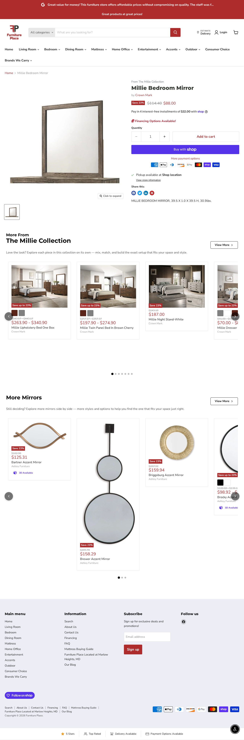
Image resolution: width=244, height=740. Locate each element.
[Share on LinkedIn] (146, 193)
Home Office (121, 49)
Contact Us (71, 632)
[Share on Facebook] (133, 193)
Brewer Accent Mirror (95, 559)
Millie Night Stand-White (166, 319)
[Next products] (235, 316)
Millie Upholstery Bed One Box (32, 328)
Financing (70, 638)
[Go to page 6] (128, 374)
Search (68, 621)
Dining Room (74, 49)
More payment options (185, 158)
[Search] (175, 32)
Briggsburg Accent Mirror (166, 475)
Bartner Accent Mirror (26, 462)
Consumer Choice (217, 49)
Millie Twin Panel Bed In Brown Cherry (106, 328)
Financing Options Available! (155, 121)
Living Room (28, 49)
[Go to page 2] (115, 374)
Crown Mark (143, 95)
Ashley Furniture (20, 466)
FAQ (67, 643)
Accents (172, 49)
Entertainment (148, 49)
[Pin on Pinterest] (152, 193)
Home (9, 49)
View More (222, 245)
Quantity (136, 128)
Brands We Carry (17, 60)
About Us (70, 627)
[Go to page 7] (132, 374)
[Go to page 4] (122, 374)
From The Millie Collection (147, 81)
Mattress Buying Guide (78, 649)
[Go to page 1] (112, 374)
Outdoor (191, 49)
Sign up (133, 649)
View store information (148, 180)
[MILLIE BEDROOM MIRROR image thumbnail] (11, 212)
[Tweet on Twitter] (139, 193)
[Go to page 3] (119, 374)
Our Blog (70, 665)
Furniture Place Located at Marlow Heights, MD (31, 711)
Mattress (98, 49)
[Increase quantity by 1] (164, 136)
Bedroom (51, 49)
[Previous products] (9, 316)
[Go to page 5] (125, 374)
